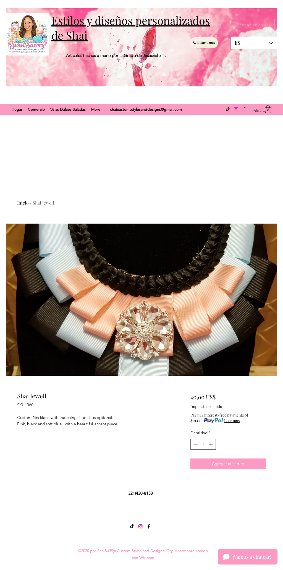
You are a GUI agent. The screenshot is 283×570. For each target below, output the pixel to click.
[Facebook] (148, 526)
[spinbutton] (203, 444)
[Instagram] (236, 109)
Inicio (23, 203)
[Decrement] (195, 444)
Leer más (232, 420)
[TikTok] (227, 109)
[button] (268, 109)
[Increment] (211, 444)
